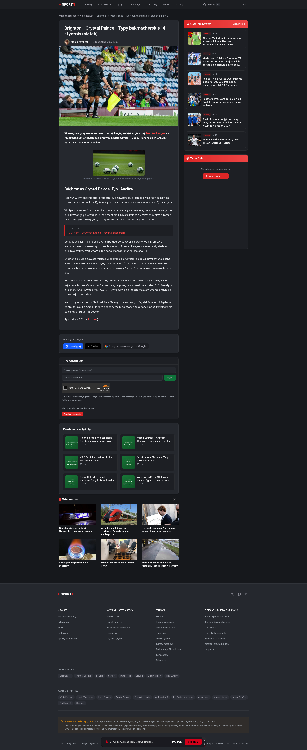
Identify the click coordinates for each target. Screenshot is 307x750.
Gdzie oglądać (163, 638)
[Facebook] (239, 594)
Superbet (210, 649)
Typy (119, 4)
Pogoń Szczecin (142, 697)
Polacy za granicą (165, 622)
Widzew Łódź (161, 697)
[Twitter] (232, 594)
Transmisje (134, 4)
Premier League (155, 133)
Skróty (179, 4)
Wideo (166, 4)
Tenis (60, 627)
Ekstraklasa (104, 4)
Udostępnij (75, 346)
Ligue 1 (139, 676)
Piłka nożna (64, 622)
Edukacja (161, 660)
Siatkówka (63, 633)
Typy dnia (210, 627)
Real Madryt (65, 703)
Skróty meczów (164, 644)
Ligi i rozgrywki (115, 638)
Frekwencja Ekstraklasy (168, 649)
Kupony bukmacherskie (217, 622)
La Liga (99, 676)
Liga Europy (172, 676)
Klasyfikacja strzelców (119, 627)
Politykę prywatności (71, 400)
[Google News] (246, 594)
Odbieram (193, 742)
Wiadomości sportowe (71, 15)
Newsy (88, 4)
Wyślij (170, 377)
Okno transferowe (165, 627)
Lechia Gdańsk (239, 697)
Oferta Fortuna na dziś (217, 644)
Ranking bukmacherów (217, 616)
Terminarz (112, 633)
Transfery (151, 4)
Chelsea (80, 703)
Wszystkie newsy (67, 616)
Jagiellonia (203, 697)
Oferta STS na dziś (215, 638)
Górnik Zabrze (122, 697)
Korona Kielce (220, 697)
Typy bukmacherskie (216, 633)
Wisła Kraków (66, 697)
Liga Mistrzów (154, 676)
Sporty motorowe (67, 638)
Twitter (95, 346)
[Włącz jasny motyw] (244, 4)
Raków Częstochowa (183, 697)
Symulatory (162, 654)
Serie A (111, 676)
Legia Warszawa (85, 697)
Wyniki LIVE (113, 616)
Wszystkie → (239, 24)
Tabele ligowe (114, 622)
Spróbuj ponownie (72, 414)
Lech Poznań (104, 697)
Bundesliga (125, 676)
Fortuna (92, 319)
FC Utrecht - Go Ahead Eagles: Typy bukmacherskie (96, 232)
